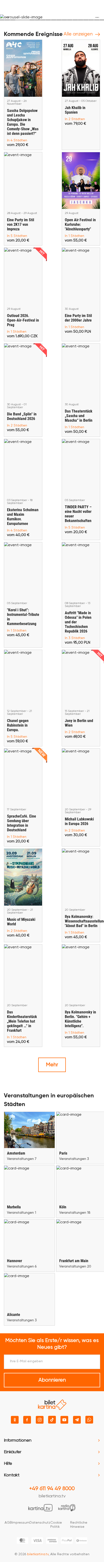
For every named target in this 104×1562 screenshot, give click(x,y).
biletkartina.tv (52, 1496)
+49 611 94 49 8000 (52, 1488)
